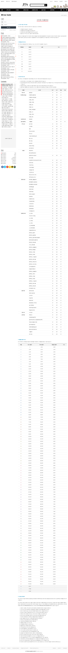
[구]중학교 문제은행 (32, 97)
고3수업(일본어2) (32, 266)
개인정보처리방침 (15, 648)
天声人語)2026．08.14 (5, 74)
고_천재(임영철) (32, 225)
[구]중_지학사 (31, 114)
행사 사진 (30, 138)
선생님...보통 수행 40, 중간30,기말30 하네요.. (10, 118)
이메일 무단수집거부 (24, 648)
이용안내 (54, 648)
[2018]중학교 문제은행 (33, 184)
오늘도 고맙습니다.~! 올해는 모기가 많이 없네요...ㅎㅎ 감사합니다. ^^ (14, 104)
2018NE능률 (31, 186)
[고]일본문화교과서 (32, 230)
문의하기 (59, 648)
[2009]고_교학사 (32, 273)
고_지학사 (31, 223)
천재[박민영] (31, 206)
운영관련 (30, 119)
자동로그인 (4, 29)
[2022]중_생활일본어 (33, 179)
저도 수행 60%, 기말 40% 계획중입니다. (9, 106)
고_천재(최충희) (32, 227)
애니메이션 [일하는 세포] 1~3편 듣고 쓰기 (9, 40)
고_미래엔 (31, 220)
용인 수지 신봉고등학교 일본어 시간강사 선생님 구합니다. (11, 53)
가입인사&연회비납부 (33, 136)
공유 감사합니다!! (5, 97)
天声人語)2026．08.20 (5, 60)
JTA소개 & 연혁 (32, 131)
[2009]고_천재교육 (32, 285)
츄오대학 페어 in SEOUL (5, 75)
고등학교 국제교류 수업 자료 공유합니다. (8, 52)
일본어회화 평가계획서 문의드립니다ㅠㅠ (8, 56)
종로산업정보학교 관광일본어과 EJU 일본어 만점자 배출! (12, 38)
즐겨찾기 (2, 1)
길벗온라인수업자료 (32, 155)
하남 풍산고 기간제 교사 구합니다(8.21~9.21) (9, 62)
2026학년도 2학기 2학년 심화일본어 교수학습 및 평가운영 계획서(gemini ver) (15, 72)
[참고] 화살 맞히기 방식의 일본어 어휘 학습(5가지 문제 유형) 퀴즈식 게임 (14, 49)
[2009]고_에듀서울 (32, 283)
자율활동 (30, 121)
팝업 (30, 128)
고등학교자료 (35, 10)
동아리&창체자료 (32, 324)
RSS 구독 (8, 1)
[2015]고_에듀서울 (32, 259)
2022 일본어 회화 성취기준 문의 (6, 44)
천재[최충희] (31, 208)
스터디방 (30, 312)
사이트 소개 (3, 648)
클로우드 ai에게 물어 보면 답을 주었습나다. (9, 122)
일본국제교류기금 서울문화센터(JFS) (35, 319)
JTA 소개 (30, 133)
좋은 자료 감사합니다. (6, 107)
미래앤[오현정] (31, 201)
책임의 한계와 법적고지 (34, 648)
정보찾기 (61, 1)
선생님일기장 (31, 169)
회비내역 (30, 143)
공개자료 (52, 10)
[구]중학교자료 (31, 198)
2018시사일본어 (32, 194)
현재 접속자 (4, 153)
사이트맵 (30, 126)
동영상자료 (31, 300)
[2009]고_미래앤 (32, 278)
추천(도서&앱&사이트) (33, 322)
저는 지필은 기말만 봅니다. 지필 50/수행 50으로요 (11, 113)
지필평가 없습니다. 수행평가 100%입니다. (9, 123)
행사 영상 (30, 140)
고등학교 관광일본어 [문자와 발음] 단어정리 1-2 (10, 37)
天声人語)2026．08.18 (5, 68)
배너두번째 (31, 157)
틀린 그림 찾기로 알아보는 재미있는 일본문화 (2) (9, 77)
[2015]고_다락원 (32, 252)
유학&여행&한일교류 (33, 326)
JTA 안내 (8, 10)
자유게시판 (31, 162)
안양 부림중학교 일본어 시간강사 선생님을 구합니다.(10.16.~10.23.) (13, 47)
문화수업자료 (31, 290)
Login (9, 27)
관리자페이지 (31, 148)
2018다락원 (31, 189)
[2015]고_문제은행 (32, 242)
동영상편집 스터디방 (32, 302)
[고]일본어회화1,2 (32, 268)
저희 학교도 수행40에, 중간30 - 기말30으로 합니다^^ (11, 116)
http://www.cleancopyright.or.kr (45, 605)
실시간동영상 (31, 305)
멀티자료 (43, 10)
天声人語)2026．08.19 (5, 65)
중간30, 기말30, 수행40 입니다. (7, 101)
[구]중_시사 (31, 111)
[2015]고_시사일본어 (33, 256)
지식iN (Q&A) (31, 167)
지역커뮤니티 (31, 172)
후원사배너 (31, 150)
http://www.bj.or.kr (28, 605)
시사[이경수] (31, 203)
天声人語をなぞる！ (32, 177)
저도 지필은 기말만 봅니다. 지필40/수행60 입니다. (11, 112)
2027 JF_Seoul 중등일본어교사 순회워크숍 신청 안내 (10, 59)
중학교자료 (25, 10)
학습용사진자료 (32, 310)
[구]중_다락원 (31, 102)
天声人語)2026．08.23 (6, 35)
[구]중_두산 (31, 107)
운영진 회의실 (31, 145)
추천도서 (30, 314)
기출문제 (30, 331)
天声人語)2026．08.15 (5, 71)
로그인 (51, 1)
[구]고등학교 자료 (32, 288)
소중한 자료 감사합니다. (6, 103)
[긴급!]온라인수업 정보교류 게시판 (35, 160)
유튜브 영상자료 (32, 293)
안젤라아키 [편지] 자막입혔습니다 (7, 46)
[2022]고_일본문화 (32, 235)
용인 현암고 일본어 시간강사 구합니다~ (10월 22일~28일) (11, 66)
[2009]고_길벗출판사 (33, 271)
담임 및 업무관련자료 (33, 329)
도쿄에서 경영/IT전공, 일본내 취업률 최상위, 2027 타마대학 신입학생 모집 (14, 57)
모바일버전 (65, 648)
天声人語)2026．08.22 (5, 41)
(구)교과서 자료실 (32, 215)
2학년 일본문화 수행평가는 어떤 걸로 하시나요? (9, 69)
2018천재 (31, 196)
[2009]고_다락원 (32, 276)
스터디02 (30, 295)
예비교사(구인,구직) (32, 174)
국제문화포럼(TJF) (32, 317)
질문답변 (30, 92)
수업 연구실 (31, 165)
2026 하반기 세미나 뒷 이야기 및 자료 (7, 43)
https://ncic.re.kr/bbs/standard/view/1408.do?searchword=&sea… (13, 93)
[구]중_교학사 (31, 99)
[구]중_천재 (31, 116)
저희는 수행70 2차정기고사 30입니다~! (9, 90)
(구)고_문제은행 (32, 244)
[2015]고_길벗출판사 (33, 247)
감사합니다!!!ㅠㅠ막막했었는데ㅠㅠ (8, 119)
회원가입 (56, 1)
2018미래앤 (31, 191)
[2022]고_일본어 (32, 232)
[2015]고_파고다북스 (33, 264)
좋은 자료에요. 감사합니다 (6, 126)
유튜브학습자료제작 (32, 307)
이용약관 (8, 648)
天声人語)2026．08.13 (5, 78)
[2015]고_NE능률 (32, 249)
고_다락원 (31, 218)
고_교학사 (31, 213)
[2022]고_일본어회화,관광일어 (34, 237)
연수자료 (30, 334)
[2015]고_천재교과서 (33, 261)
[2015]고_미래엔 (32, 254)
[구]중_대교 (31, 104)
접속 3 (66, 1)
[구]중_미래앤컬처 (32, 109)
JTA (25, 4)
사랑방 (17, 10)
